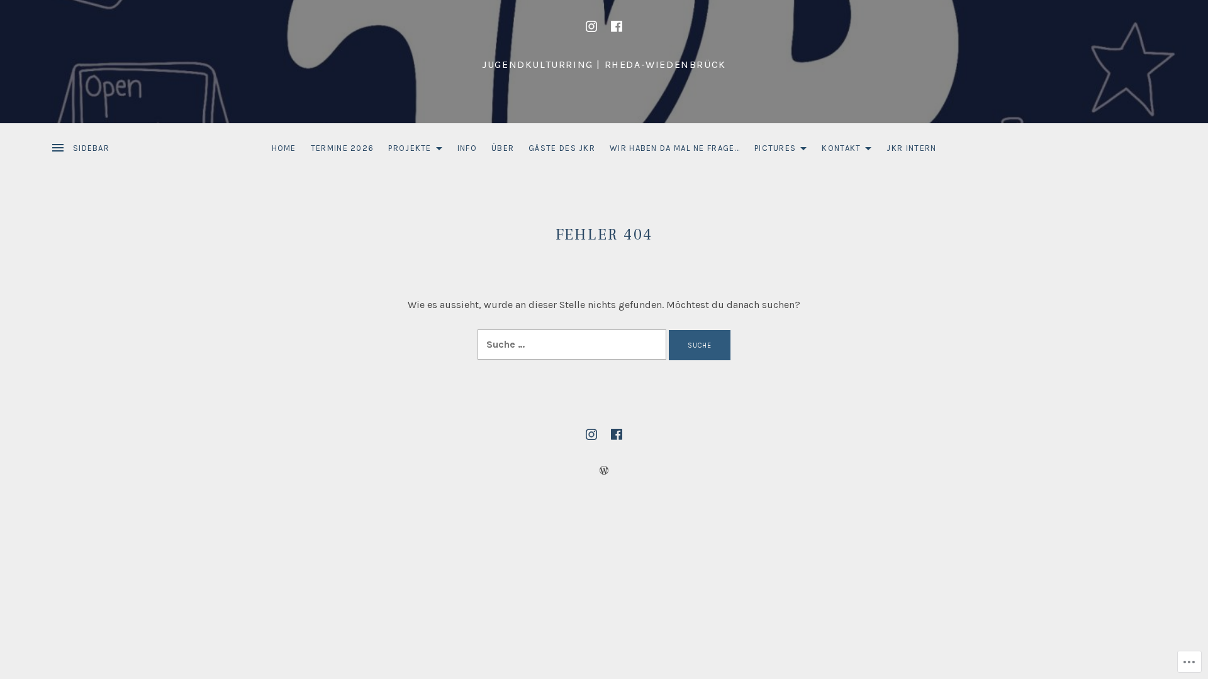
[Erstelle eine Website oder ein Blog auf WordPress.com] (604, 471)
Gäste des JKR (561, 148)
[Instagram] (591, 26)
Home (284, 148)
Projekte (406, 150)
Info (467, 148)
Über (502, 148)
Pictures (772, 150)
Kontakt (838, 150)
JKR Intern (911, 148)
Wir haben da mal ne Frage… (675, 148)
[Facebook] (616, 26)
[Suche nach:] (573, 344)
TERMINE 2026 (342, 148)
